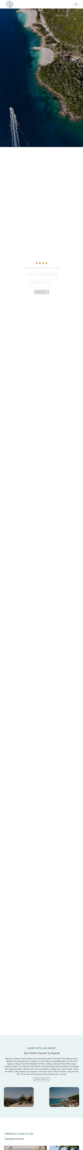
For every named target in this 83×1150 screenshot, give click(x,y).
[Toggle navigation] (76, 4)
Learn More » (41, 1079)
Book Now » (41, 292)
